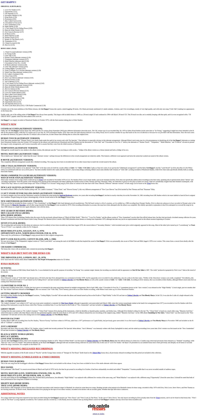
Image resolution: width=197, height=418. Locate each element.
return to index (98, 414)
